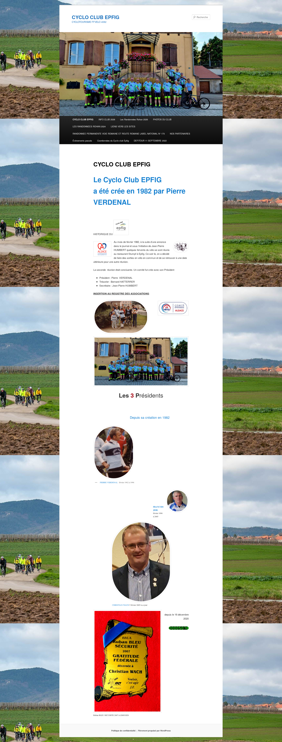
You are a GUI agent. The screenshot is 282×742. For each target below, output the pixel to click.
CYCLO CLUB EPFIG (95, 17)
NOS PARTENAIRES (180, 133)
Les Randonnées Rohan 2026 (134, 119)
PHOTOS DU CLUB (162, 119)
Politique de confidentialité (123, 730)
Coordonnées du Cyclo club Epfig (113, 140)
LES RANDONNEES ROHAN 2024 (89, 126)
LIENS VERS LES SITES (123, 126)
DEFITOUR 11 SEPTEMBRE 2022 (150, 140)
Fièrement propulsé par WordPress (154, 730)
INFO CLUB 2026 (107, 119)
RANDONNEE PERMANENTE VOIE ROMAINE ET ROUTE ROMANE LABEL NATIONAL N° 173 (119, 133)
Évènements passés (82, 140)
